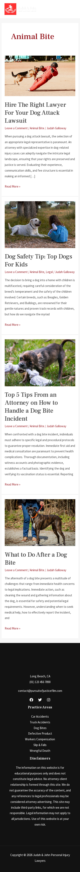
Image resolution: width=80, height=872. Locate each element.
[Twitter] (40, 700)
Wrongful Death (40, 751)
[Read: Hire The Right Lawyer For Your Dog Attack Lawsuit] (40, 76)
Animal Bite (37, 128)
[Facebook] (31, 700)
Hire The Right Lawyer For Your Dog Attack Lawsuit (35, 113)
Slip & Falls (40, 745)
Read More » (12, 186)
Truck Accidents (40, 722)
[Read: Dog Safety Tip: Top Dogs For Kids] (40, 224)
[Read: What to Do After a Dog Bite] (40, 522)
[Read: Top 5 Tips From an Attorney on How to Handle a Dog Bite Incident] (40, 362)
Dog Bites (40, 728)
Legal (49, 272)
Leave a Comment (16, 128)
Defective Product (40, 733)
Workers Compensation (40, 739)
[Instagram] (48, 700)
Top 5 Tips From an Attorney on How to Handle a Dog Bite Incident (31, 407)
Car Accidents (40, 716)
